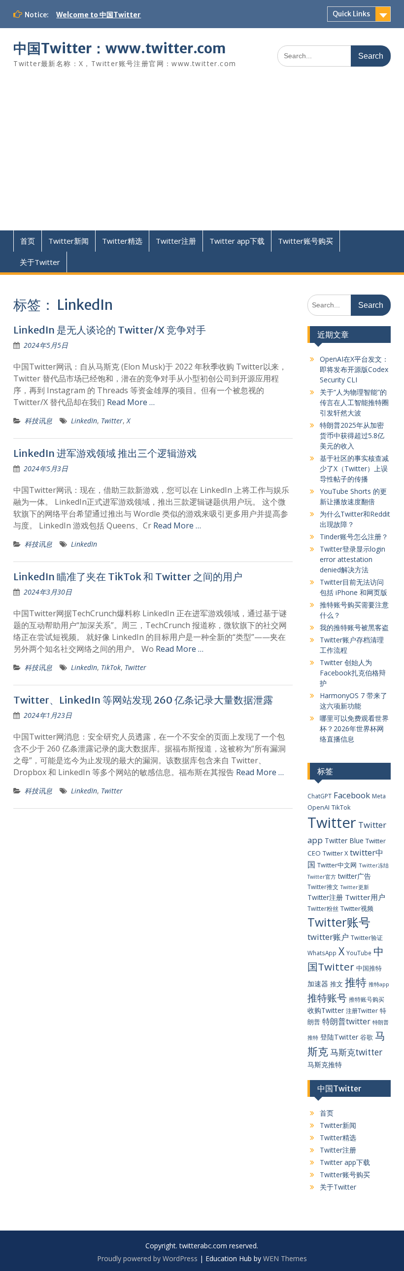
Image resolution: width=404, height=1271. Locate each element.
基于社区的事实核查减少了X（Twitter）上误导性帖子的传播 (354, 468)
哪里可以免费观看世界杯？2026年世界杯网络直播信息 (354, 728)
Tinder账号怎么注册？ (354, 536)
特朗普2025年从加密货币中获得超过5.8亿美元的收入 (352, 435)
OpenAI (318, 807)
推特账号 (327, 998)
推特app (379, 984)
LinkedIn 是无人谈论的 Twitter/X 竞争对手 (109, 330)
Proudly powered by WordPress (147, 1258)
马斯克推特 (324, 1064)
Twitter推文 (322, 887)
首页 (27, 241)
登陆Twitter (339, 1037)
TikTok (111, 667)
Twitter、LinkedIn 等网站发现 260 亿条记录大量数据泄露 (143, 700)
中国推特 (369, 968)
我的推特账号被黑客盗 (354, 627)
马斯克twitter (356, 1052)
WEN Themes (285, 1258)
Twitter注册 (176, 241)
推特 (356, 982)
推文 (336, 983)
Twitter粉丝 (322, 908)
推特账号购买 (366, 999)
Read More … (131, 402)
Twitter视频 (356, 908)
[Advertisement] (202, 156)
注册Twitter (362, 1011)
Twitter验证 (367, 938)
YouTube (358, 953)
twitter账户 (328, 936)
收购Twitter (325, 1010)
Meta (379, 796)
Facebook (352, 795)
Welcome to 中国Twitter (98, 14)
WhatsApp (322, 953)
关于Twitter (40, 262)
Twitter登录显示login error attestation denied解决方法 (352, 559)
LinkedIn (84, 420)
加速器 (317, 983)
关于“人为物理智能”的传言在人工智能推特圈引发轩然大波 (354, 402)
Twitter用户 (365, 897)
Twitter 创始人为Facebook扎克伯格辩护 (353, 673)
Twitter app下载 (237, 241)
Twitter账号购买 (305, 241)
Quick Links (351, 13)
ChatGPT (319, 796)
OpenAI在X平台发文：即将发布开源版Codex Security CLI (354, 369)
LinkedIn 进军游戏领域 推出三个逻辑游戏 (105, 453)
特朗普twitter (346, 1021)
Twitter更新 (354, 887)
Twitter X (335, 853)
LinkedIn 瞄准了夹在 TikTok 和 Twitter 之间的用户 (127, 576)
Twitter (112, 420)
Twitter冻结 (374, 865)
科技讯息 (38, 420)
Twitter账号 (338, 922)
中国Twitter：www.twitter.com (119, 48)
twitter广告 (354, 876)
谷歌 (366, 1037)
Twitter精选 (122, 241)
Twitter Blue (344, 840)
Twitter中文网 (337, 864)
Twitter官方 (321, 876)
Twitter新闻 (68, 241)
